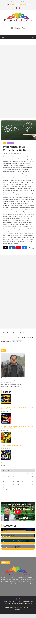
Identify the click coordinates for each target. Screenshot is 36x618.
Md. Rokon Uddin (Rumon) (18, 154)
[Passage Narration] (18, 455)
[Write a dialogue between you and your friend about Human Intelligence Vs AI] (18, 399)
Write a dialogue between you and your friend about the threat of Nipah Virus (17, 427)
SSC (4, 142)
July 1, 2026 (6, 465)
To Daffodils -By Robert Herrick (18, 4)
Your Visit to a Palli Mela (25, 337)
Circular (5, 547)
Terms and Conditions (28, 601)
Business (5, 541)
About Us (5, 601)
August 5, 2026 (7, 411)
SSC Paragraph (10, 142)
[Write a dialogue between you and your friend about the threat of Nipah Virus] (18, 418)
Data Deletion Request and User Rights (23, 603)
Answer (5, 530)
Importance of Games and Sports (14, 333)
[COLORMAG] (15, 566)
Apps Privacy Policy (8, 603)
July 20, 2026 (6, 448)
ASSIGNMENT (7, 536)
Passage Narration (7, 463)
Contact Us (11, 601)
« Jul (17, 494)
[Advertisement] (18, 63)
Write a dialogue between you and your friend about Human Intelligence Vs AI (17, 408)
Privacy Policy (18, 601)
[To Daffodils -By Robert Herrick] (18, 437)
